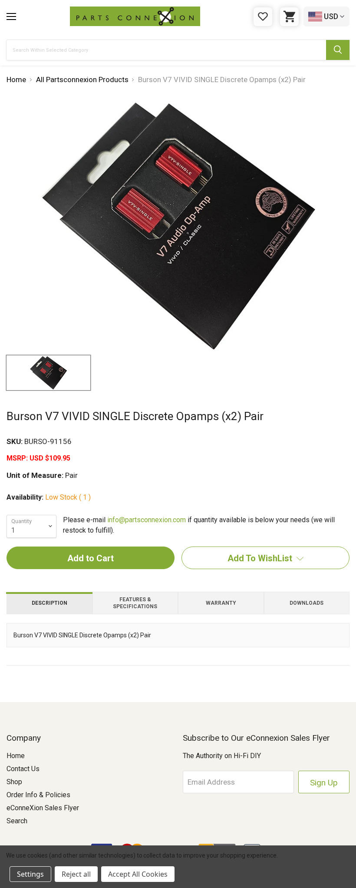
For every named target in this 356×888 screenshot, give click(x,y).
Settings (30, 874)
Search (17, 821)
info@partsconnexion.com (146, 520)
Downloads (306, 603)
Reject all (76, 874)
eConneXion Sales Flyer (43, 808)
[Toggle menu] (11, 16)
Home (16, 756)
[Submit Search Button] (337, 50)
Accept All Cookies (138, 874)
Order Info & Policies (38, 795)
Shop (14, 782)
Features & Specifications (135, 603)
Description (49, 603)
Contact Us (23, 769)
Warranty (221, 603)
